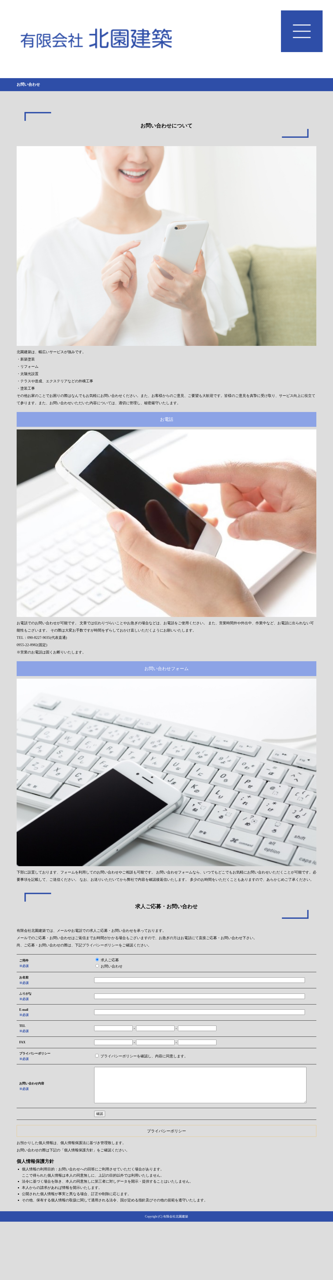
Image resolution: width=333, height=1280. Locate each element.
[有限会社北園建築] (166, 39)
